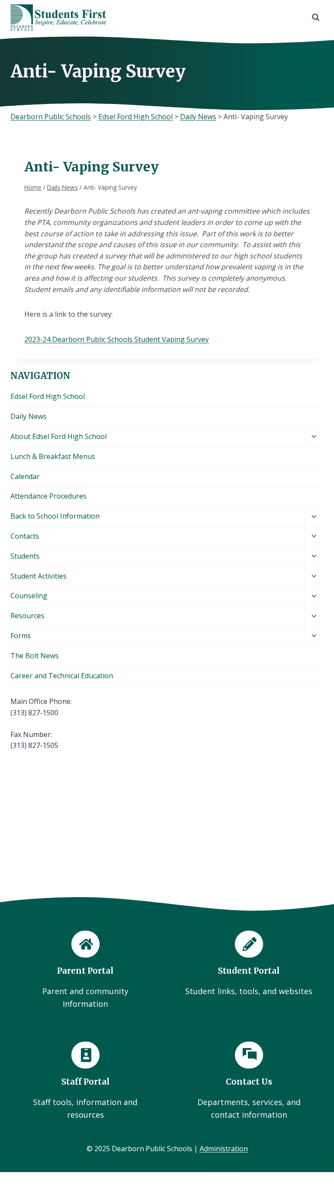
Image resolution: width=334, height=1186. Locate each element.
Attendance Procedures (48, 496)
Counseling (28, 595)
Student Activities (38, 576)
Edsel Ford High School (47, 396)
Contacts (24, 536)
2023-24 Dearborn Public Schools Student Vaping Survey (116, 339)
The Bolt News (34, 655)
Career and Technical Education (61, 675)
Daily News (28, 416)
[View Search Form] (316, 17)
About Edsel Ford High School (58, 436)
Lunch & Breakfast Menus (52, 456)
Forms (20, 635)
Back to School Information (55, 516)
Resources (27, 615)
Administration (224, 1148)
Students (25, 556)
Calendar (25, 476)
